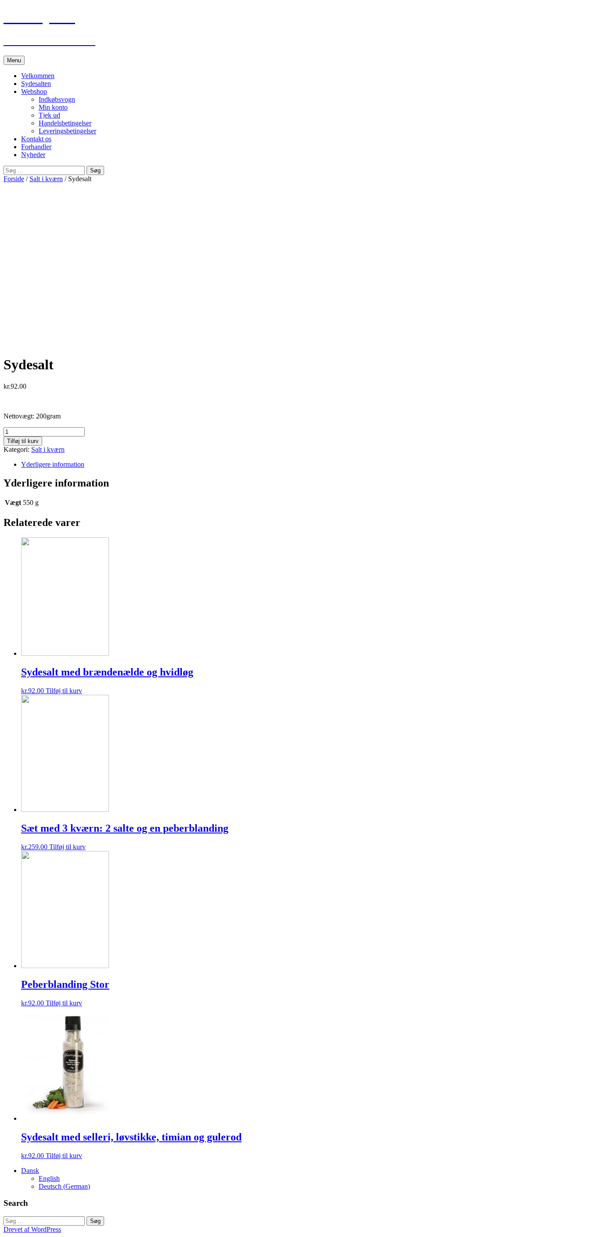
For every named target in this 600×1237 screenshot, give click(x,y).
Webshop (34, 91)
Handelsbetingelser (65, 123)
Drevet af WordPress (32, 1229)
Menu (14, 60)
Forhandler (36, 146)
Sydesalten (36, 83)
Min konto (53, 107)
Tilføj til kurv (23, 441)
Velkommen (37, 75)
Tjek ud (49, 115)
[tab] (308, 464)
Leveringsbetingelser (67, 131)
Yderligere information (52, 464)
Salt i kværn (46, 178)
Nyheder (33, 154)
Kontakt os (36, 139)
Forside (14, 178)
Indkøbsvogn (57, 99)
